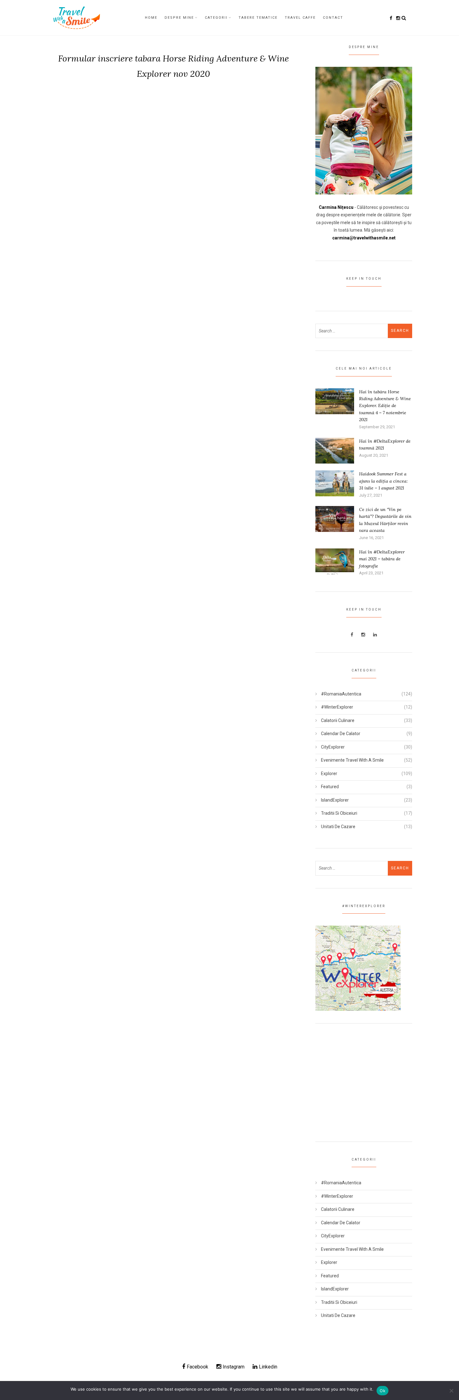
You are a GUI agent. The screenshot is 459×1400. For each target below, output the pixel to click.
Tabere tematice (258, 18)
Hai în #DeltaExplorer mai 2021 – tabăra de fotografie (382, 559)
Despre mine (179, 18)
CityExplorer (333, 746)
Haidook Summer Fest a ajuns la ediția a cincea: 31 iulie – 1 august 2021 (383, 481)
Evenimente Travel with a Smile (352, 760)
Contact (333, 18)
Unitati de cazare (338, 826)
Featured (330, 786)
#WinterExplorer (337, 707)
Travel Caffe (300, 18)
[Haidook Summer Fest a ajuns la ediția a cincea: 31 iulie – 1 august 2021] (334, 483)
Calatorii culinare (337, 720)
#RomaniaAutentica (341, 693)
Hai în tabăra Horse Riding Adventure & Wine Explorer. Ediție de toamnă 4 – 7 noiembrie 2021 (385, 406)
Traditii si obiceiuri (339, 813)
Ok (382, 1390)
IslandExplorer (335, 800)
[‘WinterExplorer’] (358, 967)
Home (151, 18)
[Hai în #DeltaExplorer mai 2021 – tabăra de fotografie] (334, 560)
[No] (451, 1391)
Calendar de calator (340, 733)
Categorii (216, 18)
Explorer (329, 773)
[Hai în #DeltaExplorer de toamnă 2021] (334, 450)
